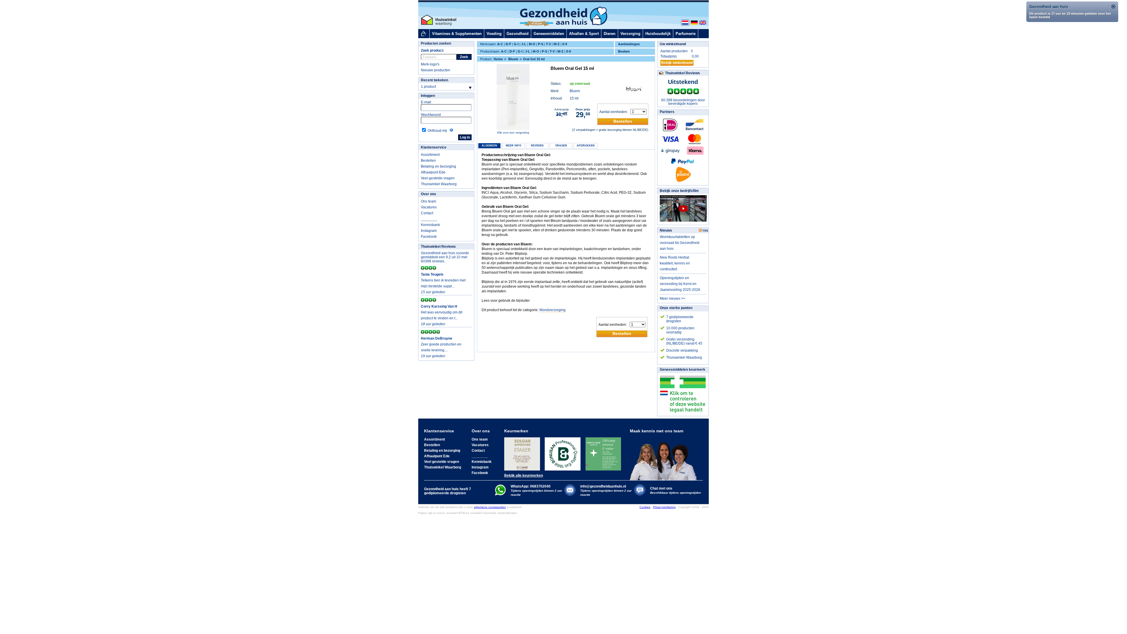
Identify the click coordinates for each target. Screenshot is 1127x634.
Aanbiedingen (629, 44)
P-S (540, 44)
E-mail (426, 102)
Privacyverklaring (664, 507)
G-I (516, 44)
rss (705, 230)
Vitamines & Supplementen (457, 33)
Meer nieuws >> (672, 298)
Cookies (645, 507)
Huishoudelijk (658, 33)
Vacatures (429, 207)
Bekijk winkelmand (677, 63)
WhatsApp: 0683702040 (531, 486)
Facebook (429, 237)
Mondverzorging (552, 310)
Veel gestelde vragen (438, 178)
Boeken (624, 51)
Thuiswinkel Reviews (438, 247)
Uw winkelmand (673, 44)
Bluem (575, 91)
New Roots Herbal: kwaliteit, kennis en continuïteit (675, 263)
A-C (500, 44)
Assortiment (430, 155)
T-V (548, 44)
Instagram (429, 231)
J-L (523, 44)
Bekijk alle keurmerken (523, 475)
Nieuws (666, 230)
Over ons (428, 194)
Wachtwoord (431, 115)
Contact (427, 213)
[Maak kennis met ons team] (665, 456)
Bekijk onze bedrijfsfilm (679, 191)
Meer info (513, 145)
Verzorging (630, 33)
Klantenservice (433, 147)
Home (498, 59)
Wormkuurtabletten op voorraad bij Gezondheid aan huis (679, 243)
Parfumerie (686, 33)
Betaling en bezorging (438, 166)
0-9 (564, 44)
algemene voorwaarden (490, 507)
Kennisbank (430, 225)
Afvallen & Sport (584, 33)
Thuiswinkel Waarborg (439, 184)
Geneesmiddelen (549, 33)
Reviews (537, 145)
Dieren (609, 33)
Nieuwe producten (435, 70)
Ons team (428, 201)
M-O (532, 44)
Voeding (494, 33)
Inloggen (428, 96)
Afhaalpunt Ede (433, 172)
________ (429, 219)
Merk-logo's (430, 64)
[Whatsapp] (500, 494)
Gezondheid (518, 33)
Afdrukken (586, 145)
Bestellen (428, 160)
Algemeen (489, 145)
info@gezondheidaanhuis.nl (606, 490)
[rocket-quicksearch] (438, 57)
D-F (508, 44)
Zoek (464, 57)
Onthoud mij (437, 131)
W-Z (557, 44)
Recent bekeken (434, 80)
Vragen (561, 145)
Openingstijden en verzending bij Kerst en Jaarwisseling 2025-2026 (680, 284)
